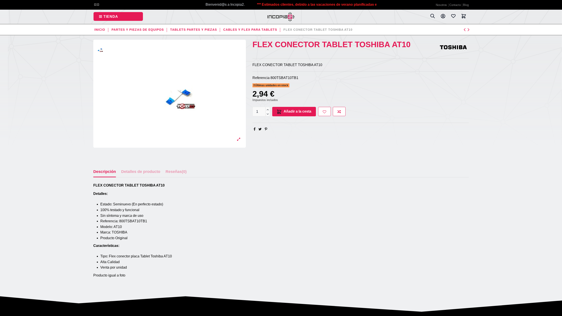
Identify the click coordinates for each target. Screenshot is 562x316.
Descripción (104, 171)
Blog (466, 5)
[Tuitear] (260, 129)
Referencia (261, 78)
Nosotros (442, 5)
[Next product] (469, 29)
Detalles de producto (140, 171)
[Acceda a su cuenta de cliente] (443, 16)
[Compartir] (255, 129)
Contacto (455, 5)
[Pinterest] (266, 129)
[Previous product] (466, 29)
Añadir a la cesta (297, 111)
